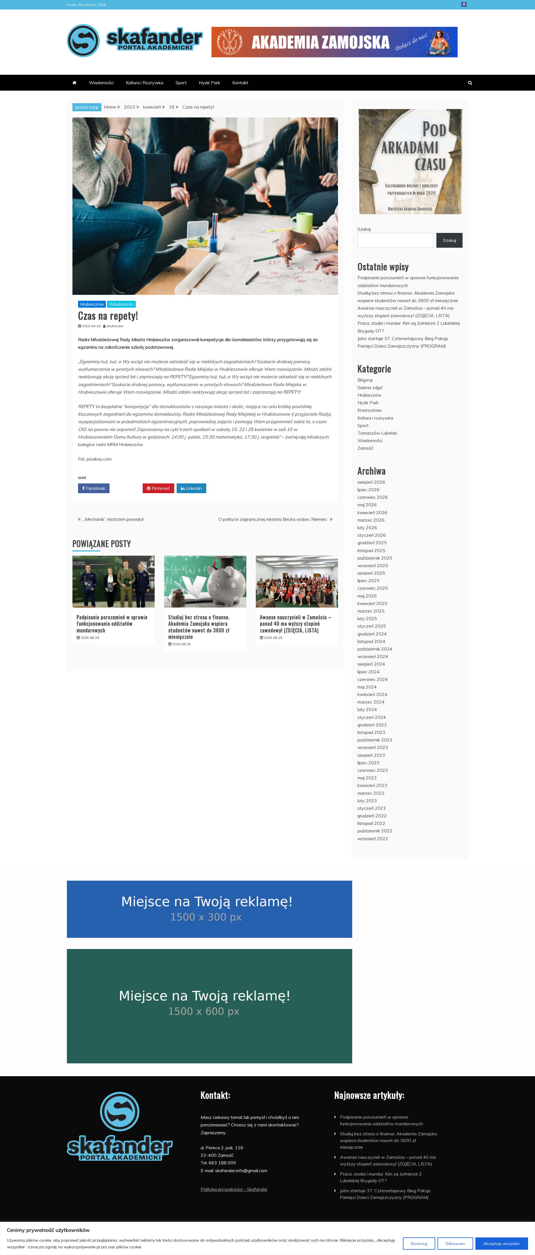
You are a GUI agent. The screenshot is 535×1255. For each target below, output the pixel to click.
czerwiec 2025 (373, 588)
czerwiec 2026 (373, 497)
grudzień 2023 (372, 725)
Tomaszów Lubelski (377, 433)
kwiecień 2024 (372, 694)
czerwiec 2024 (373, 679)
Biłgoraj (365, 380)
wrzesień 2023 (373, 747)
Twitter (128, 488)
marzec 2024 (371, 702)
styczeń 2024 (372, 717)
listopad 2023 (371, 732)
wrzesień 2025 (373, 565)
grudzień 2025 (372, 542)
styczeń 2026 (372, 535)
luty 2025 (367, 618)
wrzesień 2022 (373, 838)
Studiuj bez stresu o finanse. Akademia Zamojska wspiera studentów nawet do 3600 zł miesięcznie (199, 626)
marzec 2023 (371, 793)
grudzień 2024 (372, 634)
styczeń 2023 (372, 808)
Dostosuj (419, 1243)
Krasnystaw (370, 410)
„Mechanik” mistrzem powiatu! (113, 519)
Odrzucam (455, 1243)
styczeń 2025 (372, 626)
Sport (181, 82)
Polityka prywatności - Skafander (234, 1189)
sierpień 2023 (371, 755)
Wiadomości (101, 82)
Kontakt (240, 82)
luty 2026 (367, 527)
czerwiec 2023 (373, 770)
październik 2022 (375, 831)
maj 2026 (367, 504)
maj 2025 (367, 596)
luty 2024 (367, 709)
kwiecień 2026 (372, 512)
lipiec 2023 (369, 762)
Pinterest (160, 488)
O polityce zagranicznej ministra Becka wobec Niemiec (272, 519)
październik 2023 (375, 740)
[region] (267, 1238)
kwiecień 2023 (372, 785)
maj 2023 (367, 778)
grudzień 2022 (372, 815)
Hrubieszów (92, 304)
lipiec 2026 (369, 489)
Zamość (365, 448)
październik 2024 (375, 649)
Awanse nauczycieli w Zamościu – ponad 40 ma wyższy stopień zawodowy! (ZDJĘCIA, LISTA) (296, 623)
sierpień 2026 (371, 482)
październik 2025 (375, 558)
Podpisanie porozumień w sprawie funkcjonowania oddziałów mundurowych (112, 623)
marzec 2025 (371, 611)
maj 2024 (367, 687)
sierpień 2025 (371, 573)
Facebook (464, 4)
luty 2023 (367, 800)
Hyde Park (209, 82)
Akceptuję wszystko (501, 1243)
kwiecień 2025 (372, 603)
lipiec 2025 (369, 580)
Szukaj (364, 229)
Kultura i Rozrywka (144, 82)
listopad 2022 (371, 823)
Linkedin (193, 488)
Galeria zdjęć (370, 387)
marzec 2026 (371, 520)
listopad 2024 (371, 641)
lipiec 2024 (369, 672)
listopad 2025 (371, 550)
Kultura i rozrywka (375, 418)
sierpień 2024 (371, 664)
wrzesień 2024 (373, 656)
